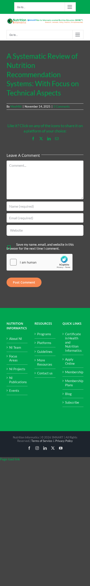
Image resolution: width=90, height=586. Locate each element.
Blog (68, 394)
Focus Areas (13, 358)
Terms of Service (41, 441)
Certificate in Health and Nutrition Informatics (73, 342)
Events (14, 390)
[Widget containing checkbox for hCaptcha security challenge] (40, 262)
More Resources (44, 362)
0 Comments (62, 106)
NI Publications (17, 380)
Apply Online (70, 361)
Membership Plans (73, 383)
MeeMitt (16, 106)
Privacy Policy (64, 441)
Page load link (10, 459)
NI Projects (17, 369)
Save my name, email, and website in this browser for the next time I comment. (40, 246)
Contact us (45, 373)
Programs (44, 334)
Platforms (44, 343)
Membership (73, 372)
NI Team (15, 347)
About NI (15, 339)
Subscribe (72, 402)
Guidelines (44, 351)
